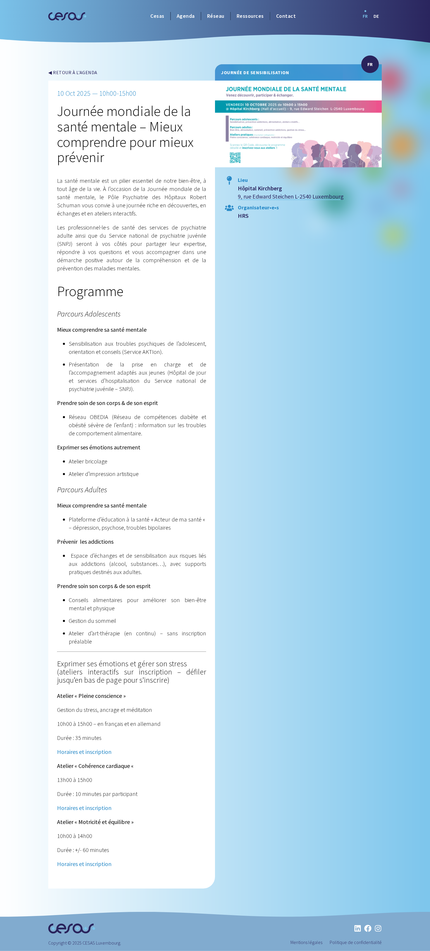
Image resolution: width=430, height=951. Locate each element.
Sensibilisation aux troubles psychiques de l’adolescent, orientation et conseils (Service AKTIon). (137, 347)
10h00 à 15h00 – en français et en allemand (109, 723)
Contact (286, 16)
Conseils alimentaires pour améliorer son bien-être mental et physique (137, 604)
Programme (90, 291)
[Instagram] (378, 928)
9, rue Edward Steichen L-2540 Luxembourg (291, 196)
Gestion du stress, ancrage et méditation (104, 709)
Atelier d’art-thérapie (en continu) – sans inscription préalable (137, 637)
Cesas (157, 16)
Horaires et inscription (84, 751)
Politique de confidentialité (356, 942)
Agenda (186, 16)
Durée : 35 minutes (79, 737)
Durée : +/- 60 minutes (83, 849)
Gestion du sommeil (92, 620)
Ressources (250, 16)
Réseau (215, 16)
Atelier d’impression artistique (104, 473)
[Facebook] (367, 928)
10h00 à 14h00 (74, 835)
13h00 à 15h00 (74, 779)
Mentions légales (306, 942)
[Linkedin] (357, 928)
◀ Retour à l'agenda (72, 72)
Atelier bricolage (88, 461)
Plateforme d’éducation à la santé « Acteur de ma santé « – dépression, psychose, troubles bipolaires (137, 523)
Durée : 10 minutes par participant (97, 793)
